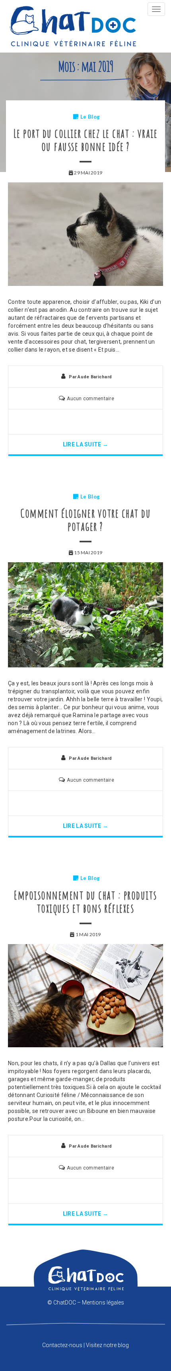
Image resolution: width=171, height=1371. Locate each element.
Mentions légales (103, 1302)
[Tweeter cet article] (85, 421)
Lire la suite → (85, 444)
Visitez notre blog (107, 1345)
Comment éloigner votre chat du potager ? (85, 520)
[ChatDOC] (73, 26)
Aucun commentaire (90, 398)
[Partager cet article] (71, 421)
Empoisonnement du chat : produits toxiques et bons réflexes (85, 901)
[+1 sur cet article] (99, 421)
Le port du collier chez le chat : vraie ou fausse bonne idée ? (86, 140)
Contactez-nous (62, 1345)
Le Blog (90, 116)
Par (90, 376)
